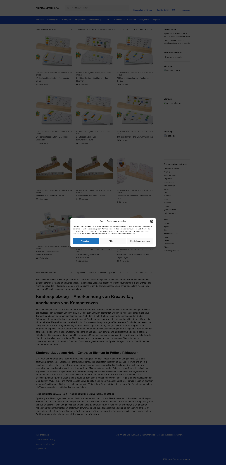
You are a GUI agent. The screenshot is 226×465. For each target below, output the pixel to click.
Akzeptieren (86, 241)
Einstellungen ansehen (140, 241)
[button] (151, 221)
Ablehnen (113, 241)
